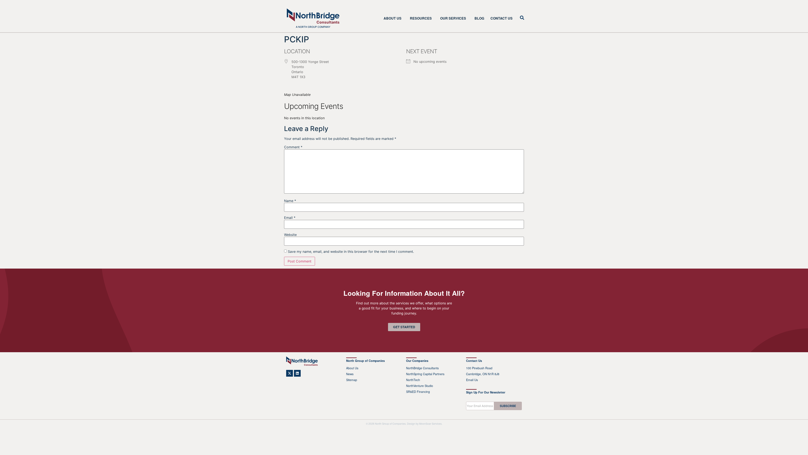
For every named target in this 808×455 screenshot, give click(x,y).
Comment (293, 147)
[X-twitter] (289, 373)
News (350, 374)
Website (290, 234)
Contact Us (501, 18)
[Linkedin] (297, 373)
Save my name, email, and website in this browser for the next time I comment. (351, 251)
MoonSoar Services (430, 423)
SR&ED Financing (418, 391)
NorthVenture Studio (419, 386)
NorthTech (413, 380)
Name (290, 200)
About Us (392, 18)
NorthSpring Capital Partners (425, 374)
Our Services (453, 18)
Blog (479, 18)
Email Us (472, 380)
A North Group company (313, 26)
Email (289, 217)
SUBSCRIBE (508, 406)
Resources (421, 18)
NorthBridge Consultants (422, 368)
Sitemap (351, 380)
